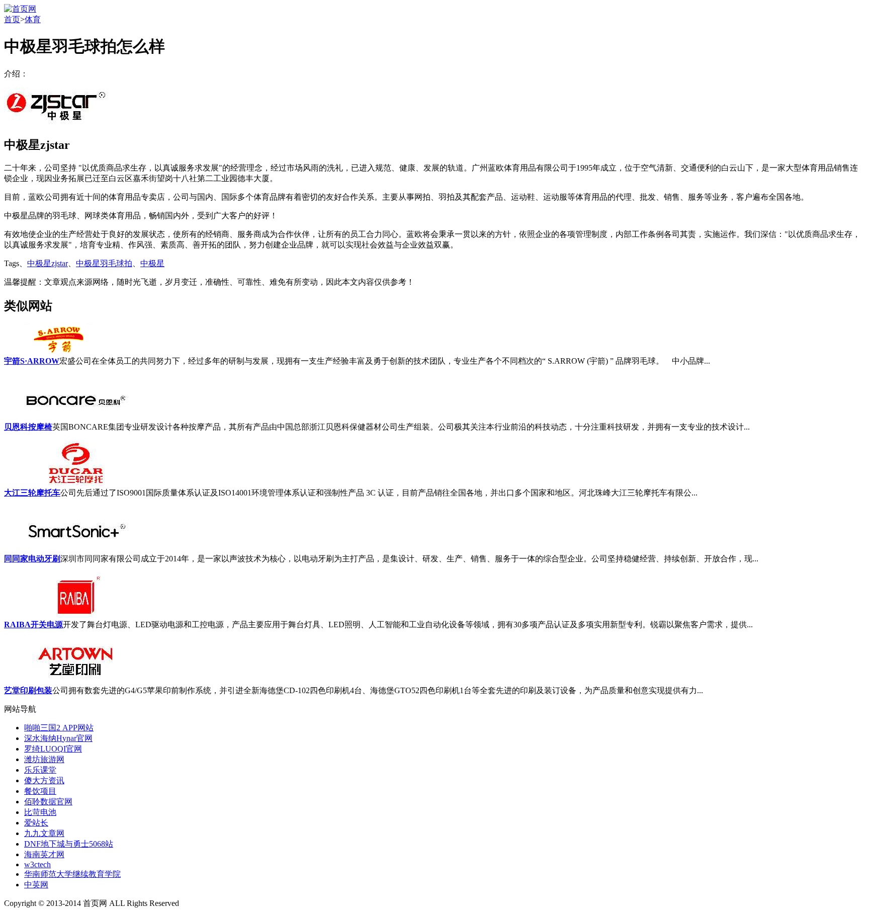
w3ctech (37, 864)
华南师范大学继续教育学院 (72, 874)
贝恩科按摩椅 (28, 427)
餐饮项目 (40, 791)
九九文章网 (44, 833)
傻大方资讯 (44, 780)
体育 (33, 19)
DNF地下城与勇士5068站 (68, 844)
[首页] (20, 9)
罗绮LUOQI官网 (53, 748)
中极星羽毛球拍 (104, 263)
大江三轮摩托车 (32, 492)
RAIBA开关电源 (33, 624)
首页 (12, 19)
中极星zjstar (47, 263)
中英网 (36, 884)
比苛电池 (40, 812)
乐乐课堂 (40, 770)
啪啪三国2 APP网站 (59, 727)
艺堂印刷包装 (28, 690)
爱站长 (36, 822)
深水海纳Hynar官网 (58, 738)
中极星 (152, 263)
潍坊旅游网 (44, 759)
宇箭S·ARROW (31, 361)
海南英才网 (44, 854)
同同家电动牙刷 (32, 558)
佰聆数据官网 (48, 801)
